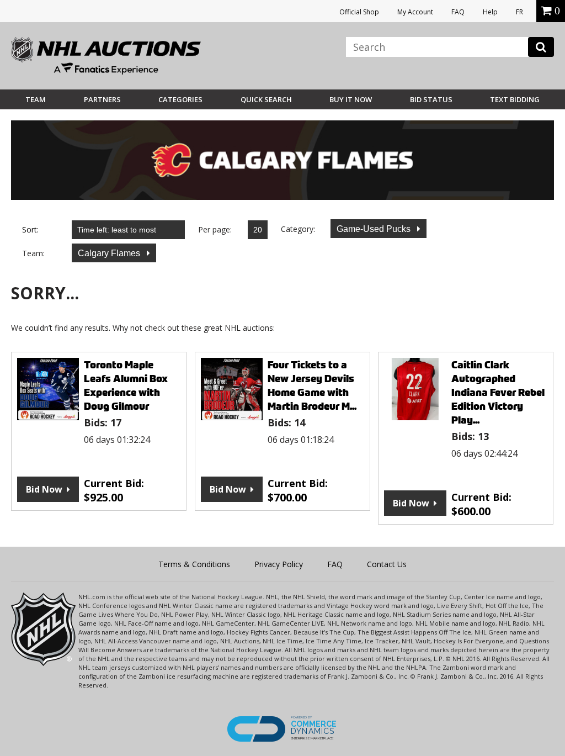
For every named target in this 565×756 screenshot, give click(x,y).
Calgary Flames (110, 253)
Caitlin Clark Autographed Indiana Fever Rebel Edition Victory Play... (498, 392)
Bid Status (431, 99)
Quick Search (266, 99)
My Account (415, 12)
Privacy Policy (278, 564)
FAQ (458, 12)
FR (519, 12)
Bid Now (44, 489)
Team (35, 99)
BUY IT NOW (350, 99)
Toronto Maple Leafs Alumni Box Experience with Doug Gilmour (126, 385)
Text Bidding (515, 99)
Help (490, 12)
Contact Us (387, 564)
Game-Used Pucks (375, 229)
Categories (180, 99)
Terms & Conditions (194, 564)
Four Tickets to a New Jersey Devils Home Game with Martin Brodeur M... (312, 385)
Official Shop (359, 12)
